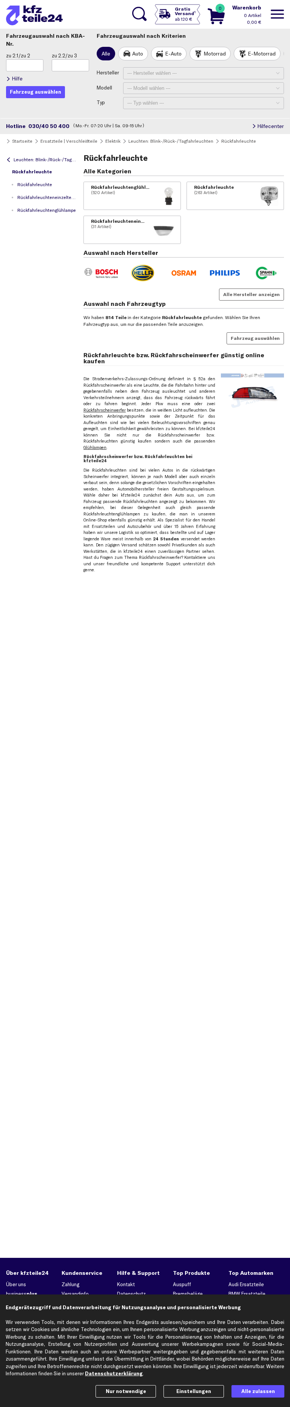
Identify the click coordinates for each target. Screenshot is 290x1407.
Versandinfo (75, 1294)
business (21, 1294)
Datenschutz (131, 1294)
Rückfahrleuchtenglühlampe (46, 210)
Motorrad (215, 53)
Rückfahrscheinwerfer (104, 410)
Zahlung (70, 1284)
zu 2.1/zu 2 (18, 55)
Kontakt (126, 1284)
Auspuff (182, 1284)
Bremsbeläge (188, 1294)
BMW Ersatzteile (246, 1294)
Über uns (16, 1284)
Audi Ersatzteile (246, 1284)
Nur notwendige (126, 1391)
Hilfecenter (270, 126)
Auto (137, 53)
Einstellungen (193, 1391)
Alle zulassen (258, 1391)
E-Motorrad (262, 53)
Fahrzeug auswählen (255, 338)
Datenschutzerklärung (114, 1373)
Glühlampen (94, 447)
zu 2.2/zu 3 (64, 55)
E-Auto (173, 53)
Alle (106, 53)
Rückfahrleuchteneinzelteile (46, 197)
